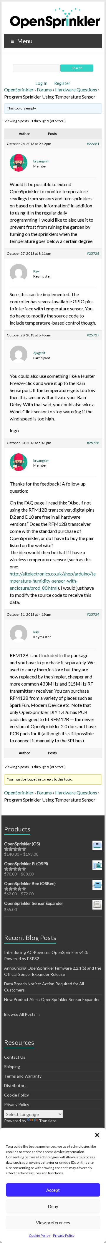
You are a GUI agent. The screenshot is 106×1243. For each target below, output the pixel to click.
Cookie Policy (39, 1235)
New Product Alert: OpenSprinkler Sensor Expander (52, 999)
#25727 (93, 335)
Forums (44, 89)
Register (62, 83)
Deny (53, 1206)
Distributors (15, 1085)
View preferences (53, 1222)
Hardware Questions (76, 89)
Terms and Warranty (23, 1075)
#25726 (93, 253)
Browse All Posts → (22, 1014)
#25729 (93, 614)
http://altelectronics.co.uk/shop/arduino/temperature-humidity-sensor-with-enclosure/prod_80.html (53, 581)
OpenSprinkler (19, 89)
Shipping (12, 1066)
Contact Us (14, 1057)
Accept (53, 1190)
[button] (97, 1135)
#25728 (93, 443)
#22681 (93, 143)
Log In (42, 83)
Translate (48, 1120)
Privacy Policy (63, 1235)
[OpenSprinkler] (55, 18)
